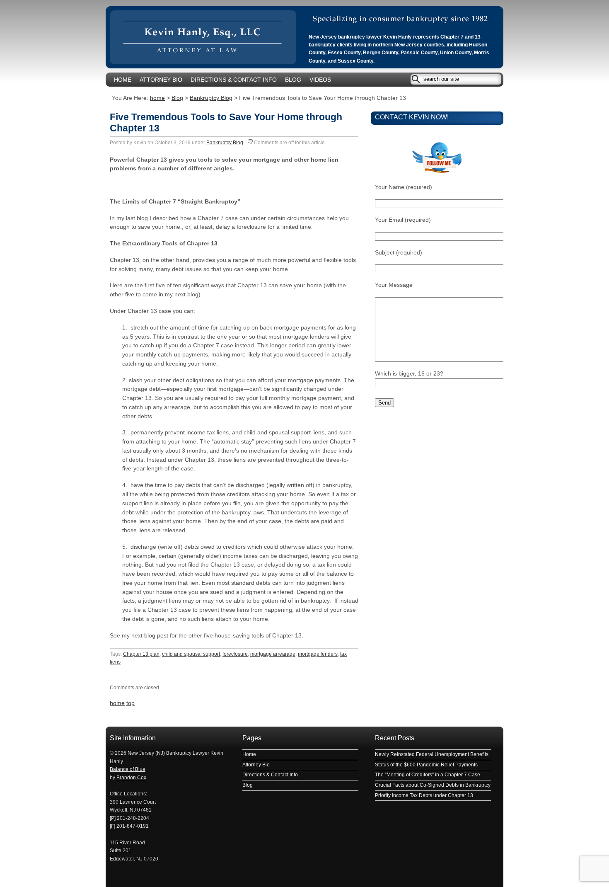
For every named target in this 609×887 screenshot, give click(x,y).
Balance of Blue (127, 769)
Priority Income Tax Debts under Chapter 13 (424, 795)
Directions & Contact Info (234, 80)
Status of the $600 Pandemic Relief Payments (426, 765)
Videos (320, 80)
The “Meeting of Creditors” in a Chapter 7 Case (427, 775)
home (157, 98)
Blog (293, 80)
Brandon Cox (131, 777)
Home (122, 80)
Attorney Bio (161, 80)
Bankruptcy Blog (211, 98)
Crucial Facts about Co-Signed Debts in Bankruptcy (433, 785)
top (130, 703)
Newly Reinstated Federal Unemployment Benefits (431, 754)
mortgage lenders (318, 654)
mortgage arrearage (272, 654)
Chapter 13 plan (141, 654)
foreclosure (235, 654)
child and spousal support (191, 654)
